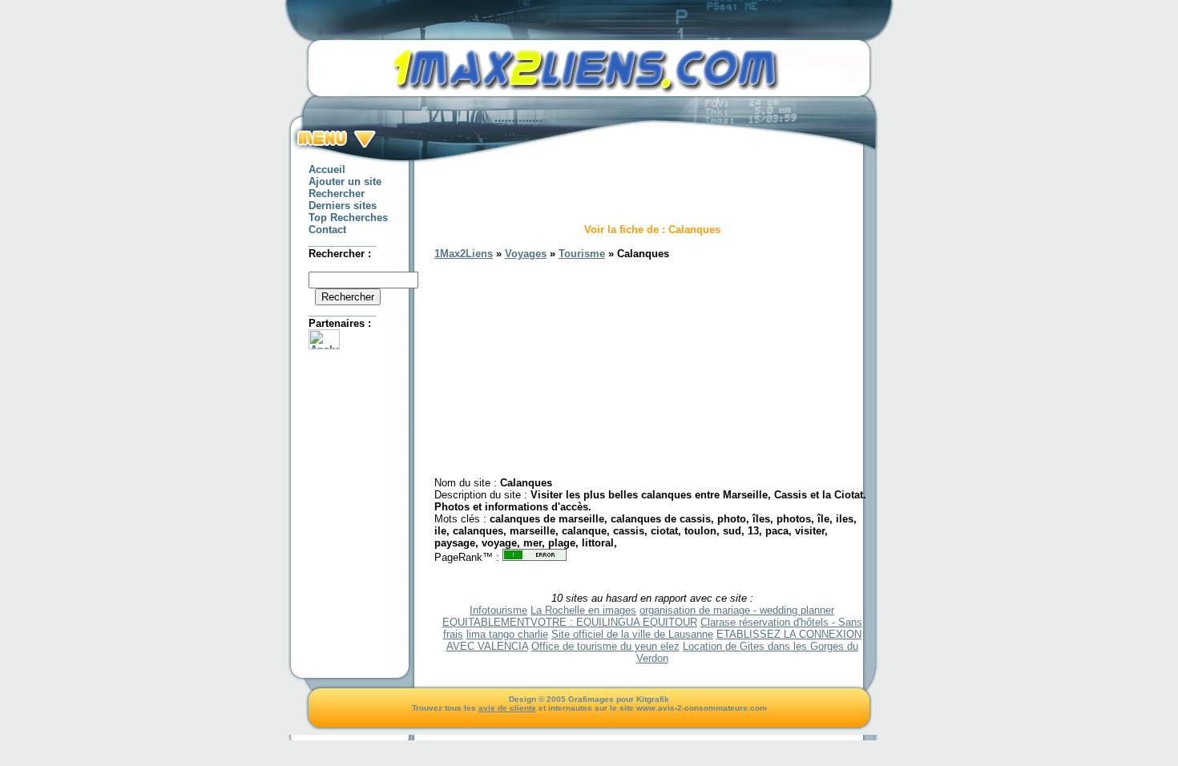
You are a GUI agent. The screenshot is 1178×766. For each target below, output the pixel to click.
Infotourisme (498, 610)
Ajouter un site (345, 181)
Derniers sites (343, 206)
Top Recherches (348, 218)
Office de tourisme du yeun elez (605, 646)
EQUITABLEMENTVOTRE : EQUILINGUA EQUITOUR (569, 622)
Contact (327, 230)
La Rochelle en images (583, 610)
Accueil (327, 169)
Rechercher (337, 193)
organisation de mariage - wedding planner (736, 610)
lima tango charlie (507, 634)
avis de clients (507, 708)
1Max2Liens (463, 254)
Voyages (526, 254)
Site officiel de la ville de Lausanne (632, 634)
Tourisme (582, 254)
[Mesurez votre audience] (324, 346)
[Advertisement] (652, 187)
